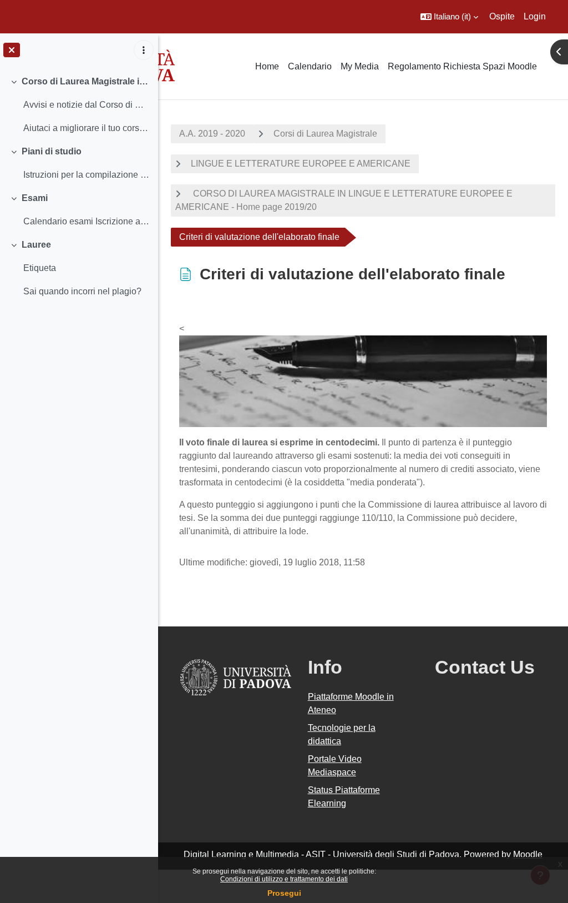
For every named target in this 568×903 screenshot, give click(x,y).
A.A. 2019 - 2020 (212, 133)
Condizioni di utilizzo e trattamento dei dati (284, 879)
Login (535, 16)
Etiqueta (39, 268)
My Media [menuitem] (360, 66)
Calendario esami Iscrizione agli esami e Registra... (86, 221)
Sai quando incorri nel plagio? (82, 291)
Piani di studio (52, 151)
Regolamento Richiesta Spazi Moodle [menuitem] (462, 66)
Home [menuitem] (267, 66)
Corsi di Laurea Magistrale (325, 133)
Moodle (527, 854)
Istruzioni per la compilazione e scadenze (86, 174)
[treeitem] (78, 105)
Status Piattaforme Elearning (344, 796)
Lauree (36, 244)
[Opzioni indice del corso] (144, 50)
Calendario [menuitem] (310, 66)
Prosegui (284, 893)
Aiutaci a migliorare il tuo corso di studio (86, 128)
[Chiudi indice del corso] (12, 50)
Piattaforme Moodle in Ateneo (351, 703)
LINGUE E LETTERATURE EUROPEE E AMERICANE (300, 163)
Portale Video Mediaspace (335, 765)
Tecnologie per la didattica (342, 734)
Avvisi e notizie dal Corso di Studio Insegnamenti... (86, 104)
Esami (35, 198)
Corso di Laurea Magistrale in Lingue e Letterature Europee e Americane (86, 81)
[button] (449, 16)
